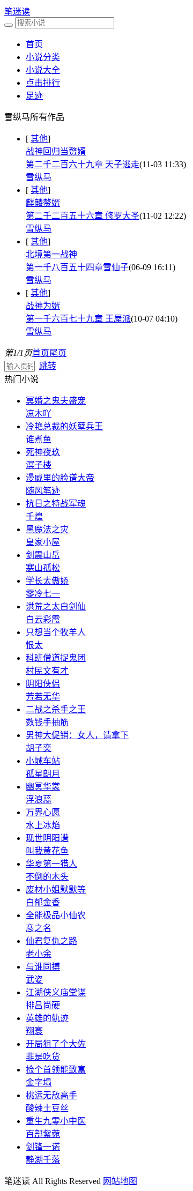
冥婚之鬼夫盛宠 (56, 400)
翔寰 (34, 1031)
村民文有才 (47, 670)
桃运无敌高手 (51, 1095)
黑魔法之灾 (47, 529)
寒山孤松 (43, 567)
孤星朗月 (43, 773)
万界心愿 (43, 812)
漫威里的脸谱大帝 (60, 477)
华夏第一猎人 (51, 863)
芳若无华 (43, 696)
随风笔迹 (43, 490)
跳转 (47, 365)
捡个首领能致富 (56, 1069)
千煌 (34, 516)
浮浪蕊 (38, 799)
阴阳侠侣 (43, 683)
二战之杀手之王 (56, 709)
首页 (34, 44)
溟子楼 (38, 465)
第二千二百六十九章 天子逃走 (82, 164)
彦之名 (38, 928)
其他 (39, 138)
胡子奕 (38, 748)
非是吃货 (43, 1056)
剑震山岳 (43, 555)
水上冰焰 (43, 825)
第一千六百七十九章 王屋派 (78, 318)
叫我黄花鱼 (47, 850)
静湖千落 (43, 1159)
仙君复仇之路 (51, 941)
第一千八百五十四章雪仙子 (77, 267)
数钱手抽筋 (47, 722)
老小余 (38, 953)
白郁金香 (43, 902)
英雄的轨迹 (47, 1018)
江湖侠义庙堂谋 (56, 992)
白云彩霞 (43, 619)
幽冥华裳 (43, 786)
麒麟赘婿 (43, 202)
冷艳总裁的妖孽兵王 (64, 426)
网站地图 (120, 1181)
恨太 (34, 645)
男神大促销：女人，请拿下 (77, 735)
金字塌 (38, 1082)
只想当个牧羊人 (56, 632)
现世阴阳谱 (47, 838)
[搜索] (8, 25)
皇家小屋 (43, 542)
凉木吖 (38, 413)
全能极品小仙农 (56, 915)
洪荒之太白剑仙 (56, 606)
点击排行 (43, 82)
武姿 (34, 979)
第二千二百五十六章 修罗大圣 (82, 215)
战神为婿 (43, 305)
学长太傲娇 (47, 580)
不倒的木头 (47, 876)
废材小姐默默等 (56, 889)
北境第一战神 (51, 254)
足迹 (34, 95)
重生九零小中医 (56, 1121)
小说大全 (43, 70)
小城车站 (43, 760)
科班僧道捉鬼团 (56, 658)
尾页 (57, 353)
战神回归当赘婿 (56, 151)
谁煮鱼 (38, 439)
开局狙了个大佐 (56, 1043)
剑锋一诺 (43, 1146)
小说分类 (43, 57)
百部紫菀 (43, 1133)
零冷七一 (43, 593)
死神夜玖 (43, 452)
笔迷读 (17, 11)
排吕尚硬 (43, 1005)
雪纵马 (38, 177)
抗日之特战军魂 (56, 503)
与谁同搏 (43, 966)
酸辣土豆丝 (47, 1108)
